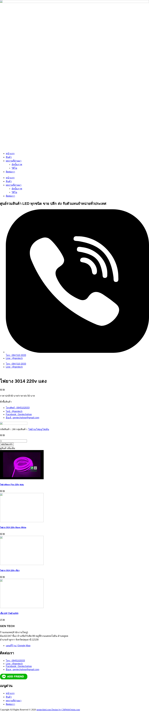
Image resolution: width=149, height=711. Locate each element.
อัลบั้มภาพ (17, 164)
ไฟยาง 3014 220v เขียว (9, 570)
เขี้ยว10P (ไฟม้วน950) (9, 613)
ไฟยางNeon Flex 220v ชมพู (12, 484)
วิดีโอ (14, 168)
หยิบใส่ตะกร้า (7, 444)
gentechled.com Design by (49, 709)
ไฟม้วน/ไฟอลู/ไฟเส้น (38, 429)
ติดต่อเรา (10, 171)
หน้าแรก (10, 153)
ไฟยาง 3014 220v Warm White (13, 527)
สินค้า (9, 157)
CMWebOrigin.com (71, 709)
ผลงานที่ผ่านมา (13, 161)
